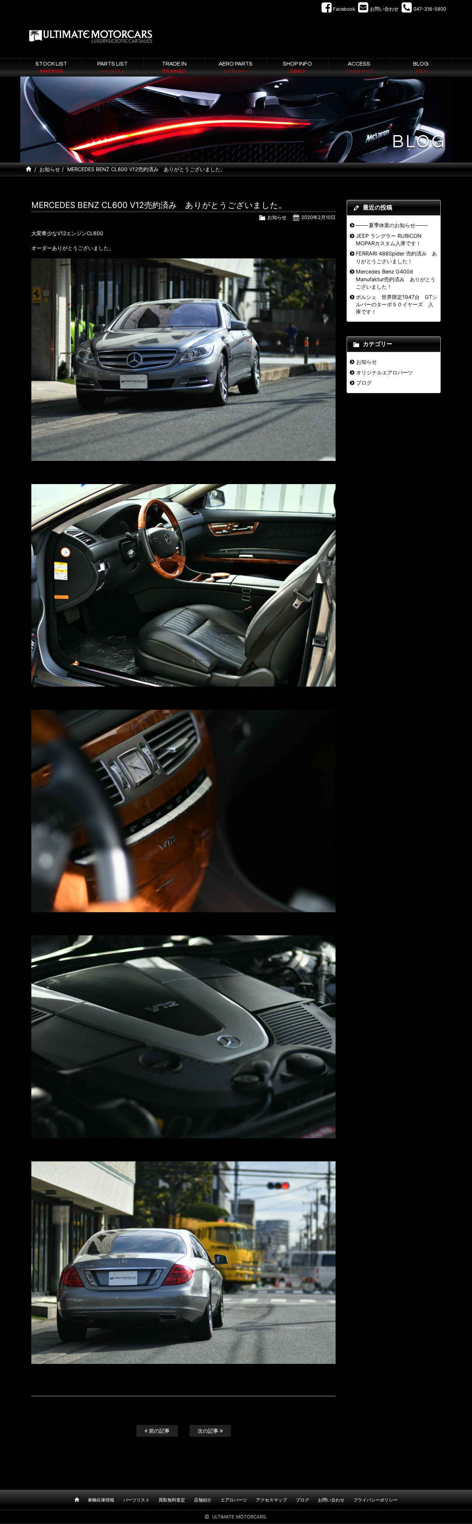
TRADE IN (174, 67)
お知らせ (49, 169)
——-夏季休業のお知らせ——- (392, 225)
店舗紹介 (203, 1500)
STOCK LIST (51, 67)
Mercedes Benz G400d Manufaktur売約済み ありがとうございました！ (395, 279)
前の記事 (159, 1431)
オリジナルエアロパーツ (384, 372)
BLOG (420, 67)
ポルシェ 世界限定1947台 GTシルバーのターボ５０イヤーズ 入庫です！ (396, 304)
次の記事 (209, 1431)
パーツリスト (136, 1500)
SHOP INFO (297, 67)
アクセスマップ (271, 1500)
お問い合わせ (331, 1500)
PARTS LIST (112, 67)
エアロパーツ (234, 1500)
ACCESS (359, 67)
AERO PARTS (236, 67)
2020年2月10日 (318, 217)
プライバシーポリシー (375, 1500)
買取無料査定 (172, 1500)
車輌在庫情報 (101, 1500)
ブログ (364, 383)
